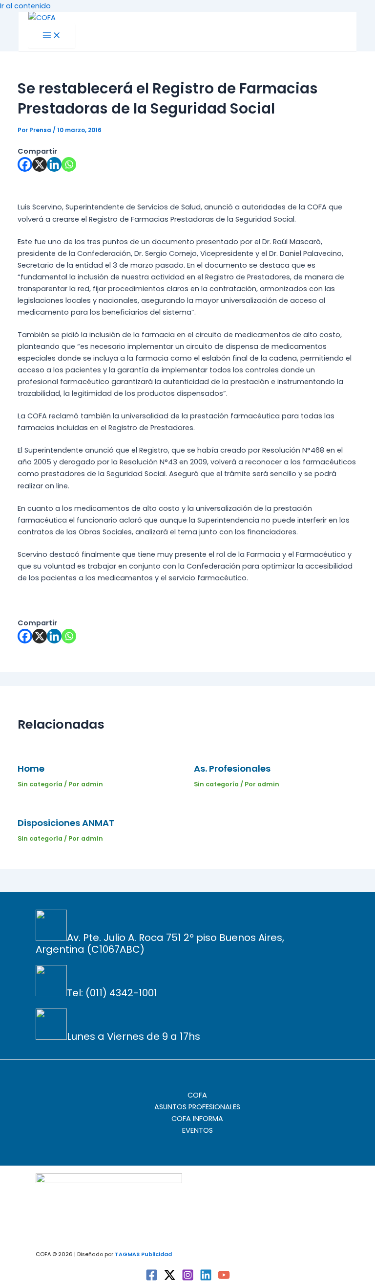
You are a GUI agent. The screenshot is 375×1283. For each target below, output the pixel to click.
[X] (39, 164)
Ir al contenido (25, 6)
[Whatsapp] (69, 164)
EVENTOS (197, 1130)
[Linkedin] (54, 164)
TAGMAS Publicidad (143, 1254)
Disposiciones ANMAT (66, 823)
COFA (197, 1095)
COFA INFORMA (197, 1118)
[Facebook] (25, 164)
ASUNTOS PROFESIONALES (197, 1107)
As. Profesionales (232, 768)
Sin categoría (40, 784)
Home (31, 768)
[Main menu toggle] (51, 35)
